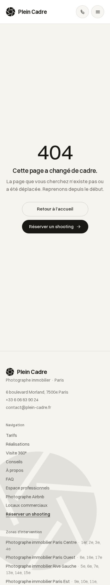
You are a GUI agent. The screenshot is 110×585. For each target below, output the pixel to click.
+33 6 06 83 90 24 (22, 399)
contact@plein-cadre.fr (28, 407)
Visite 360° (16, 453)
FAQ (10, 479)
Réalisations (18, 444)
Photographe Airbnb (25, 496)
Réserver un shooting (51, 226)
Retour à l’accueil (55, 209)
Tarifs (11, 435)
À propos (14, 470)
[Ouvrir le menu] (97, 11)
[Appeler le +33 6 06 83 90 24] (82, 11)
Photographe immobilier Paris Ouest (54, 557)
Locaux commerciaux (27, 505)
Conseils (14, 461)
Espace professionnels (28, 488)
